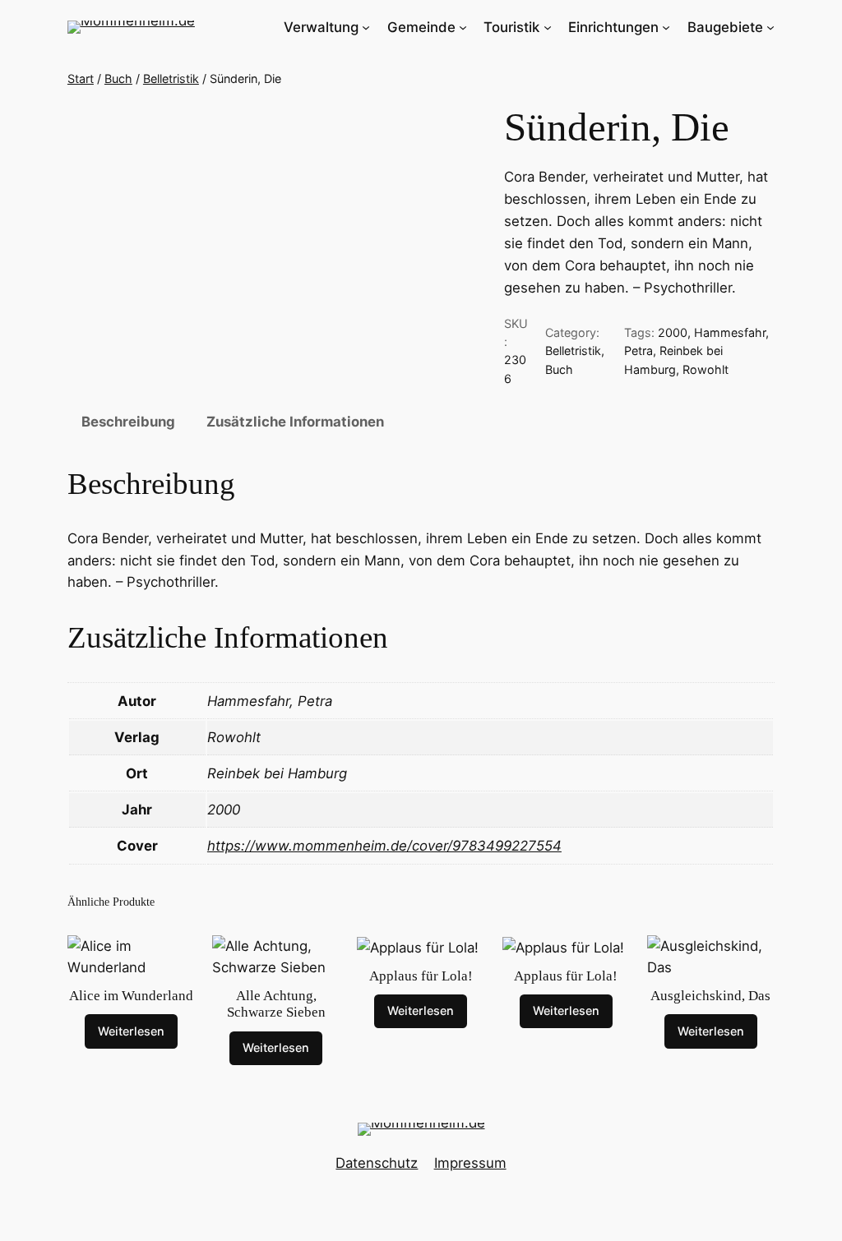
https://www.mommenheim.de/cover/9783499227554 (384, 845)
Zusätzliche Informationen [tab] (295, 421)
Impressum (470, 1163)
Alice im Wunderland (131, 995)
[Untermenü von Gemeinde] (463, 27)
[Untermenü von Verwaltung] (366, 27)
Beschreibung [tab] (128, 421)
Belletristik (171, 78)
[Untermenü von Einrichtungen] (666, 27)
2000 (672, 332)
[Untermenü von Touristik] (548, 27)
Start (80, 78)
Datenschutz (376, 1163)
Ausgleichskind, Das (710, 995)
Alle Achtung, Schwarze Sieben (276, 1004)
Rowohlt (705, 369)
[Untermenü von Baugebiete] (770, 27)
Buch (118, 78)
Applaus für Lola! (421, 976)
